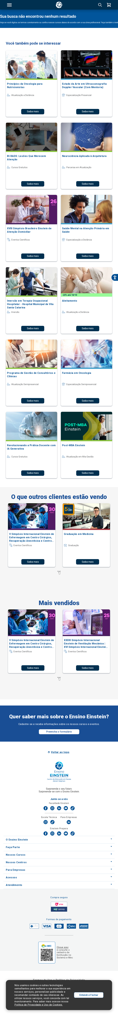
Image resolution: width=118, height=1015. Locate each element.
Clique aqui (63, 947)
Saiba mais (33, 111)
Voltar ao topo (60, 752)
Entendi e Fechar (88, 995)
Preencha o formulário (59, 731)
